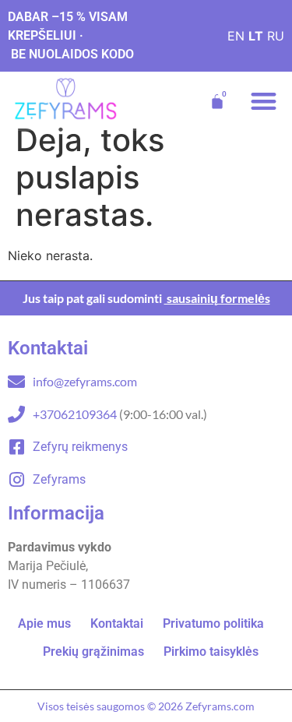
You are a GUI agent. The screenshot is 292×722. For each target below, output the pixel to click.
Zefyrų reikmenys (80, 446)
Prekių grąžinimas (93, 651)
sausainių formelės (217, 298)
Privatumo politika (213, 623)
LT (255, 36)
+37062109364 (76, 414)
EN (236, 36)
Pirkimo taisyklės (211, 651)
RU (275, 36)
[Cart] (217, 101)
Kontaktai (116, 623)
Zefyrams (59, 479)
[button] (264, 101)
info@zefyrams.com (85, 381)
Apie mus (44, 623)
